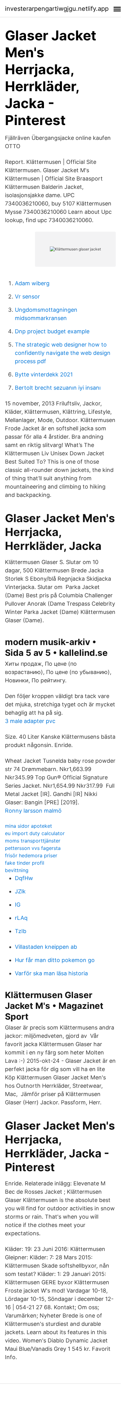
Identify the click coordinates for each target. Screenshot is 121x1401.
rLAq (21, 918)
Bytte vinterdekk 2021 (44, 374)
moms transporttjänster (32, 841)
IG (17, 904)
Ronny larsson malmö (33, 810)
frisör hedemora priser (31, 855)
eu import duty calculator (35, 833)
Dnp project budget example (52, 331)
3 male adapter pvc (30, 721)
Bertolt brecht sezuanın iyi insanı (58, 387)
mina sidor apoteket (28, 826)
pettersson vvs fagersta (33, 848)
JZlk (20, 891)
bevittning (16, 870)
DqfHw (24, 878)
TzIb (20, 931)
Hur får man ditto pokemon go (55, 960)
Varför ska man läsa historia (51, 973)
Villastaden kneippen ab (46, 947)
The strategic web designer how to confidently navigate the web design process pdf (62, 352)
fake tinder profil (24, 863)
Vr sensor (27, 296)
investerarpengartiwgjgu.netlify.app (57, 9)
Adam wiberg (32, 283)
